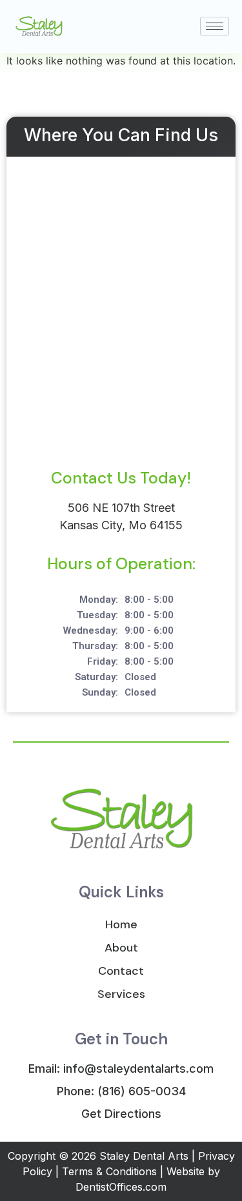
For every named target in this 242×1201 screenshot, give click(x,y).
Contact (121, 971)
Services (121, 994)
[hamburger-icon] (214, 26)
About (121, 947)
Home (121, 924)
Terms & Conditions (109, 1171)
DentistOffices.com (121, 1186)
